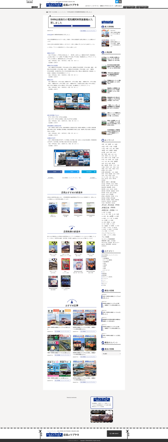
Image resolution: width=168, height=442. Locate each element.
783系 (103, 168)
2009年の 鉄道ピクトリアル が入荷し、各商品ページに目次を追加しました (111, 305)
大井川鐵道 (113, 240)
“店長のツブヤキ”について (106, 6)
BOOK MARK (90, 171)
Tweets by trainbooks (71, 397)
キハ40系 (110, 216)
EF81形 (103, 198)
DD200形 (103, 180)
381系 (109, 159)
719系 (103, 167)
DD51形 (114, 178)
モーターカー (107, 270)
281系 (113, 155)
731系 (111, 167)
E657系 (117, 191)
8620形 (113, 175)
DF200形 (108, 183)
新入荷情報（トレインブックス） (88, 30)
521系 (106, 163)
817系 (110, 170)
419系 (106, 161)
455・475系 (110, 161)
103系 (116, 144)
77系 (113, 144)
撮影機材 (104, 275)
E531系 (108, 191)
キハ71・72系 (109, 218)
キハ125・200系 (106, 222)
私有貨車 (110, 242)
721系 (107, 167)
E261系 (107, 189)
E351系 (111, 189)
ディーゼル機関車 (108, 260)
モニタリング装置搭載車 (108, 239)
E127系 (103, 185)
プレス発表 (105, 237)
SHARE (54, 171)
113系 (110, 146)
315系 (117, 157)
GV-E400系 (114, 201)
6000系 (117, 173)
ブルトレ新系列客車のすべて (65, 289)
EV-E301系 (104, 201)
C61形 (117, 177)
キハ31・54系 (115, 214)
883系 (116, 172)
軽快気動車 (108, 244)
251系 (115, 154)
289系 (106, 157)
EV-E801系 (109, 201)
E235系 (113, 187)
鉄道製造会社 (104, 245)
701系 (110, 165)
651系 (113, 163)
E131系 (111, 185)
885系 (103, 173)
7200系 (106, 175)
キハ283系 (109, 229)
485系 (116, 161)
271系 (110, 155)
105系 (103, 146)
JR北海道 (111, 205)
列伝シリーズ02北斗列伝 (90, 255)
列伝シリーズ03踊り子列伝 (78, 255)
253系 (103, 155)
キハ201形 (109, 227)
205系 (111, 150)
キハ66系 (104, 218)
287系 (103, 157)
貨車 (105, 268)
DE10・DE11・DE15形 (108, 182)
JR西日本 (105, 210)
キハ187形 (117, 225)
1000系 (106, 173)
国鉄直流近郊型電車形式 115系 (91, 272)
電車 (105, 263)
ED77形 (107, 194)
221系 (114, 152)
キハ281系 (104, 229)
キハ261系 (114, 227)
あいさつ (104, 283)
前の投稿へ (51, 177)
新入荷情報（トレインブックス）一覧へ (71, 178)
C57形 (110, 177)
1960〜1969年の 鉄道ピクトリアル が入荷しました (115, 34)
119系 (107, 148)
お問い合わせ (118, 6)
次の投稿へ (92, 177)
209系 (115, 150)
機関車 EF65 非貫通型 (52, 65)
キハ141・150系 (105, 224)
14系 (106, 144)
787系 (110, 168)
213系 (107, 152)
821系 (113, 172)
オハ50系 (108, 212)
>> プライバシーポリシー (73, 440)
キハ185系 (111, 226)
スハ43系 (104, 235)
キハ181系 (112, 224)
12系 (103, 144)
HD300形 (113, 203)
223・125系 (104, 154)
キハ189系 (104, 227)
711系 (114, 165)
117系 (103, 148)
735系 (117, 167)
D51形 (103, 178)
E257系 (103, 189)
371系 (103, 159)
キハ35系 (104, 216)
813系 (103, 170)
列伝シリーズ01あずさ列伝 (53, 272)
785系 (106, 168)
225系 (109, 154)
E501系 (103, 191)
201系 (107, 150)
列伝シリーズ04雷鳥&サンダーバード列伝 (65, 255)
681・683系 (105, 165)
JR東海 (112, 207)
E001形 (112, 183)
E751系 (107, 192)
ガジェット (105, 282)
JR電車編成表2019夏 (66, 215)
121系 (110, 148)
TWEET (72, 171)
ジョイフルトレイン (108, 233)
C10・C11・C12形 (105, 177)
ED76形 (103, 194)
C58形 (113, 177)
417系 (103, 161)
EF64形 (111, 194)
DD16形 (110, 178)
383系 (113, 159)
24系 (109, 144)
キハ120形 (110, 220)
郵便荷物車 (114, 244)
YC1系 (116, 210)
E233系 (109, 187)
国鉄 (108, 241)
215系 (111, 152)
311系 (109, 157)
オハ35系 (103, 212)
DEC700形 (103, 183)
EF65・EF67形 (106, 196)
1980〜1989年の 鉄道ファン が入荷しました (57, 378)
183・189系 (116, 148)
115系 (115, 146)
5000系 (114, 173)
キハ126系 (113, 222)
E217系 (116, 185)
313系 (113, 158)
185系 (103, 150)
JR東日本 (105, 207)
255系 (106, 156)
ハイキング (105, 278)
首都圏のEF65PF (51, 138)
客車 (105, 266)
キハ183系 (105, 226)
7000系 (103, 175)
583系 (110, 163)
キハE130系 (115, 229)
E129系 (107, 185)
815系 (107, 170)
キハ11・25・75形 (106, 214)
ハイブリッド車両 (111, 235)
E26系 (116, 183)
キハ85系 (115, 218)
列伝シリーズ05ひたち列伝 (53, 255)
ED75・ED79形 (113, 192)
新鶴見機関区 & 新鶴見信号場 (54, 125)
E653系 (113, 191)
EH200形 (108, 199)
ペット (104, 280)
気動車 (105, 265)
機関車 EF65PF (51, 53)
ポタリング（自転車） (107, 277)
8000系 (110, 175)
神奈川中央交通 (104, 242)
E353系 (115, 189)
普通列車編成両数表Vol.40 (91, 215)
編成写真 (103, 244)
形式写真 (104, 256)
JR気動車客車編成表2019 (78, 215)
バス (103, 272)
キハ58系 (116, 216)
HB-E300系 (108, 203)
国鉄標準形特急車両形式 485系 (53, 289)
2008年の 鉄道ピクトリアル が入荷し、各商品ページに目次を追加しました (111, 328)
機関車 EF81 (50, 79)
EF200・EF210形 (110, 198)
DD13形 (106, 178)
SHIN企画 (49, 34)
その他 (104, 285)
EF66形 (112, 196)
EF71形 (116, 196)
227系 (112, 154)
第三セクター (116, 242)
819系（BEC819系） (106, 172)
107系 (107, 146)
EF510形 (103, 199)
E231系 (104, 187)
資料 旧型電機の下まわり (53, 115)
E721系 (103, 192)
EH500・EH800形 (115, 199)
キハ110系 (104, 220)
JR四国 (117, 205)
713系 (118, 165)
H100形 (103, 203)
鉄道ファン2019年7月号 (53, 215)
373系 (106, 159)
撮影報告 (104, 273)
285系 (116, 155)
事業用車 (104, 241)
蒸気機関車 (106, 261)
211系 (103, 152)
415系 (116, 159)
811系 (117, 168)
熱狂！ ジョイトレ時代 (65, 272)
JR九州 (104, 205)
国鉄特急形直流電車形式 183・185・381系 (78, 272)
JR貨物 (112, 210)
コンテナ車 (111, 231)
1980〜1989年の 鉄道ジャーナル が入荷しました (58, 352)
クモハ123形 (104, 231)
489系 (103, 163)
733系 (114, 167)
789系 (113, 168)
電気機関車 (106, 258)
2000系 (110, 174)
